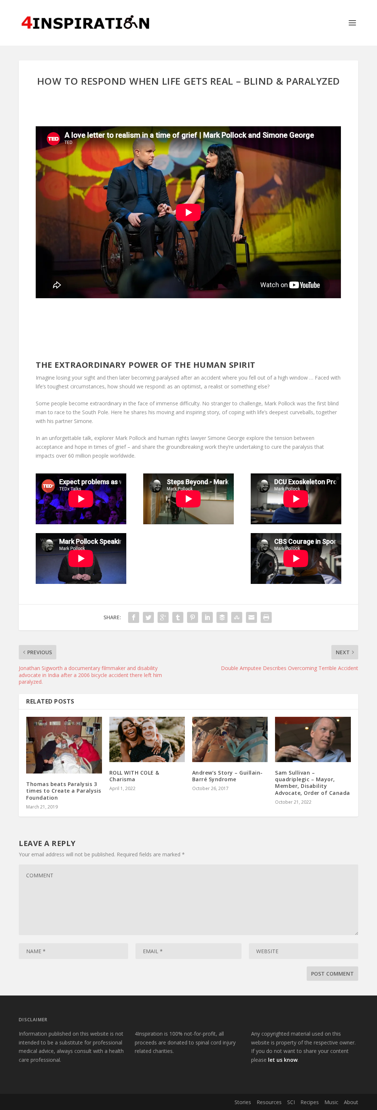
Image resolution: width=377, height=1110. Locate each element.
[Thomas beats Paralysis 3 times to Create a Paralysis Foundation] (64, 745)
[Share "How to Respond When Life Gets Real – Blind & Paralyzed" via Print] (266, 617)
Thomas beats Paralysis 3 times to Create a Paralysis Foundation (63, 790)
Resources (269, 1102)
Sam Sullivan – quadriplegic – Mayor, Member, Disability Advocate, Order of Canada (312, 782)
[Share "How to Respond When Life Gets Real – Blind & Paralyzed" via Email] (251, 617)
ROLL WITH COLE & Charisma (134, 776)
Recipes (309, 1102)
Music (331, 1102)
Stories (243, 1102)
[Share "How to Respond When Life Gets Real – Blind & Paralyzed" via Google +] (163, 617)
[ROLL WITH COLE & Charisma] (147, 739)
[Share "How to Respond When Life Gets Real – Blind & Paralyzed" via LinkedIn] (207, 617)
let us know (282, 1059)
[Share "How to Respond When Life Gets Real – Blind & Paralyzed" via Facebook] (133, 617)
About (351, 1102)
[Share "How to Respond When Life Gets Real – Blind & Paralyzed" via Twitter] (148, 617)
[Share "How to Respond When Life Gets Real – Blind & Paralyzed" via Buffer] (222, 617)
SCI (291, 1102)
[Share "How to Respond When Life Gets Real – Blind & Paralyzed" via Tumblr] (177, 617)
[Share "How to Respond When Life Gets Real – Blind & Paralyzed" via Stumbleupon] (236, 617)
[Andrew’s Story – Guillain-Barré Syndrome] (230, 739)
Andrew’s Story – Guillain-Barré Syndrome (227, 776)
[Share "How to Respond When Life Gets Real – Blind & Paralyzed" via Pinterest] (192, 617)
